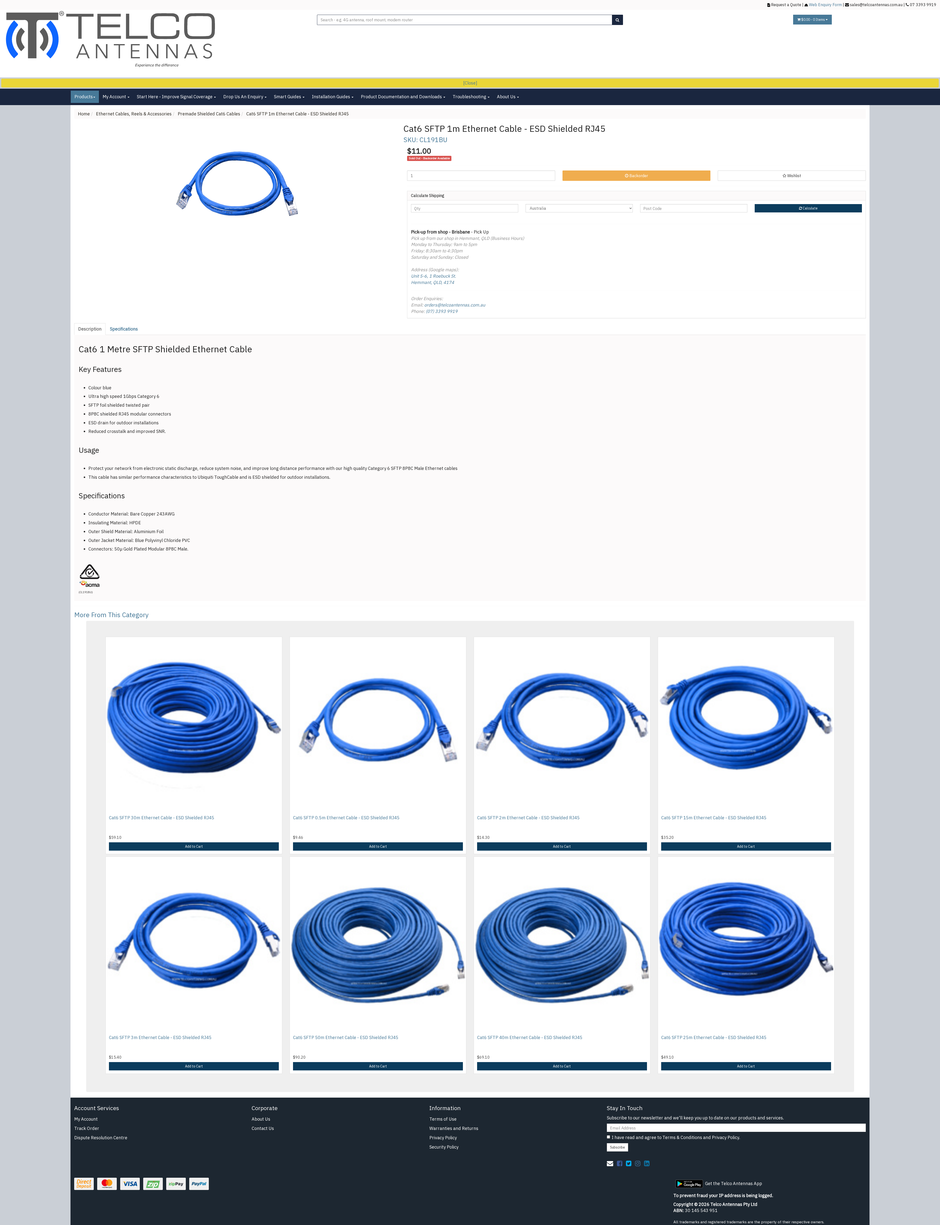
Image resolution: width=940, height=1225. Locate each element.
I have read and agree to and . (676, 1137)
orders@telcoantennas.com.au (454, 305)
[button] (792, 176)
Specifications (124, 329)
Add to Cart (194, 846)
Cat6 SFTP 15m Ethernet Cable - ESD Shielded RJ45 (713, 818)
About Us (507, 96)
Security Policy (443, 1147)
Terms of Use (443, 1119)
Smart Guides (288, 96)
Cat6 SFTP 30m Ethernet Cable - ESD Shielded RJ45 (161, 818)
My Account (115, 96)
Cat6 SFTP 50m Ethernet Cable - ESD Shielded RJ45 (345, 1037)
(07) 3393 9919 (442, 311)
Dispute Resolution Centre (100, 1137)
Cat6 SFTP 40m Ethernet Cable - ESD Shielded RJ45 (529, 1037)
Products (83, 96)
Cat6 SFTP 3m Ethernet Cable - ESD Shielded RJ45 (160, 1037)
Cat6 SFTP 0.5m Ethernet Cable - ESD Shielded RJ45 (346, 818)
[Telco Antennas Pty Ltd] (111, 35)
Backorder (638, 175)
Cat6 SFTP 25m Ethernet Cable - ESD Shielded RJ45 (713, 1037)
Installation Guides (331, 96)
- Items (813, 19)
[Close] (470, 83)
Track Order (86, 1128)
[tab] (90, 329)
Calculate (810, 208)
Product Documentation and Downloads (402, 96)
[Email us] (610, 1163)
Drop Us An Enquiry (243, 96)
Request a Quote (786, 4)
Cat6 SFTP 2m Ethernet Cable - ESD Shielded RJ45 (528, 818)
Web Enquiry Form (825, 4)
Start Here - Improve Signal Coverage (175, 96)
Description (90, 329)
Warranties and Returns (453, 1128)
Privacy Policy (443, 1137)
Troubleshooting (470, 96)
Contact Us (263, 1128)
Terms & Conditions (682, 1137)
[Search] (617, 20)
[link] (619, 1163)
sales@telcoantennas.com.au (876, 4)
